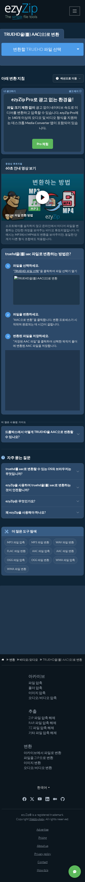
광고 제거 (73, 91)
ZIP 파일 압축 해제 (41, 718)
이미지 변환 (32, 763)
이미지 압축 (37, 693)
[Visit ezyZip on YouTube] (40, 798)
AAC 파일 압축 (41, 551)
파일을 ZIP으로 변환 (38, 758)
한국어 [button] (41, 787)
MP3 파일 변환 (40, 542)
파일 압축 (35, 683)
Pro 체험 (42, 144)
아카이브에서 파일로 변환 (42, 753)
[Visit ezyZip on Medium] (55, 798)
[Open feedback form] (74, 871)
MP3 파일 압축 (16, 542)
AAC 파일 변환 (65, 551)
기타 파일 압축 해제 (42, 733)
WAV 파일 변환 (65, 542)
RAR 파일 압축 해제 (42, 723)
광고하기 (11, 91)
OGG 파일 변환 (40, 560)
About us (42, 845)
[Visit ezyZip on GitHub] (63, 798)
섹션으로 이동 (68, 78)
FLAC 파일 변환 (16, 551)
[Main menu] (74, 11)
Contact (43, 862)
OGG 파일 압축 (16, 560)
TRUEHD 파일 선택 (26, 271)
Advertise (42, 829)
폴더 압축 (35, 688)
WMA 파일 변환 (16, 569)
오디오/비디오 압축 (42, 698)
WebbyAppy (36, 819)
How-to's (42, 870)
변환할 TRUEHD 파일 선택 (37, 49)
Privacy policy (42, 854)
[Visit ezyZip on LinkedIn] (47, 798)
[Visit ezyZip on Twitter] (32, 798)
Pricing (42, 837)
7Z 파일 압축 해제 (41, 728)
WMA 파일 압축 (65, 560)
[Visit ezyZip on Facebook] (24, 798)
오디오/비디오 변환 (38, 768)
